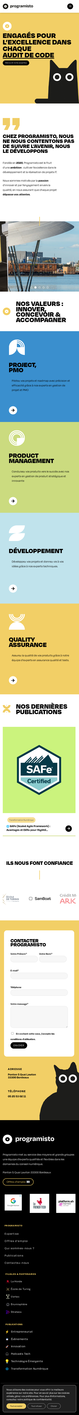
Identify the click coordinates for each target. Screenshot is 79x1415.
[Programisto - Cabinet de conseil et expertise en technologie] (18, 6)
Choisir (54, 1406)
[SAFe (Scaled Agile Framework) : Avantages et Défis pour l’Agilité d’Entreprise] (66, 828)
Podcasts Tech (20, 1353)
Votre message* (19, 1003)
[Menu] (70, 6)
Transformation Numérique (29, 1368)
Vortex (14, 1296)
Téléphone (15, 987)
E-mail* (14, 970)
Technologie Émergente (27, 1361)
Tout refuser (36, 1406)
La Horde (16, 1281)
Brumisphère (18, 1304)
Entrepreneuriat (22, 1331)
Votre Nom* (45, 953)
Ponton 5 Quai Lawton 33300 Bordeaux (22, 1076)
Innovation (18, 1346)
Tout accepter (16, 1406)
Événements (19, 1339)
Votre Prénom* (18, 953)
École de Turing (20, 1289)
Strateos (16, 1312)
